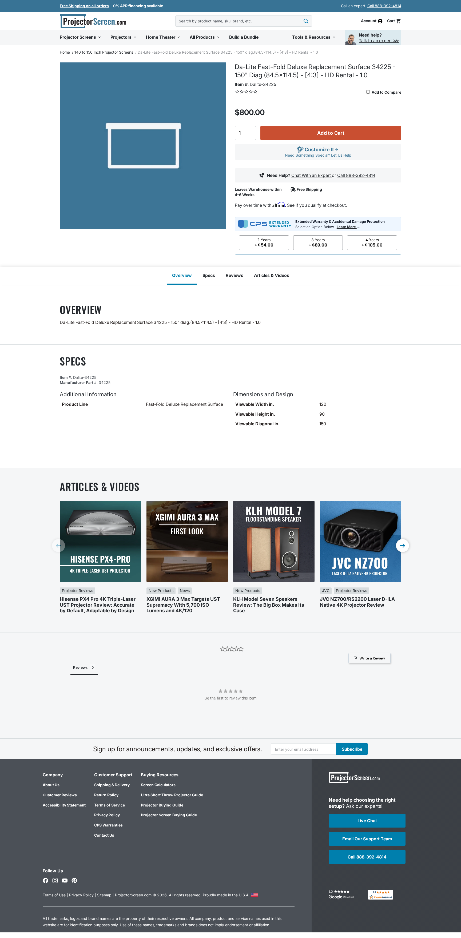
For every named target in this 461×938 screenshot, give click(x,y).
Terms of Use (54, 895)
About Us (51, 784)
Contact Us (104, 835)
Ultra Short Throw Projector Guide (172, 795)
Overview (182, 275)
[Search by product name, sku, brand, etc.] (306, 21)
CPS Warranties (108, 825)
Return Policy (106, 795)
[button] (394, 21)
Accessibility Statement (64, 805)
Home (65, 52)
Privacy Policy (107, 815)
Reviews (234, 275)
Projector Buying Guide (162, 805)
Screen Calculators (158, 784)
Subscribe (352, 749)
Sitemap (104, 895)
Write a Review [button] (372, 658)
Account (368, 21)
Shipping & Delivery (112, 784)
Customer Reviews (60, 795)
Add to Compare (386, 92)
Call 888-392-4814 (384, 5)
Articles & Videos (271, 275)
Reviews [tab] (80, 667)
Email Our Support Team (367, 838)
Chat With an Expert (311, 175)
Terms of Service (109, 805)
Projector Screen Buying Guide (169, 815)
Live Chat (367, 820)
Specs (208, 275)
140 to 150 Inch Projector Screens (103, 52)
